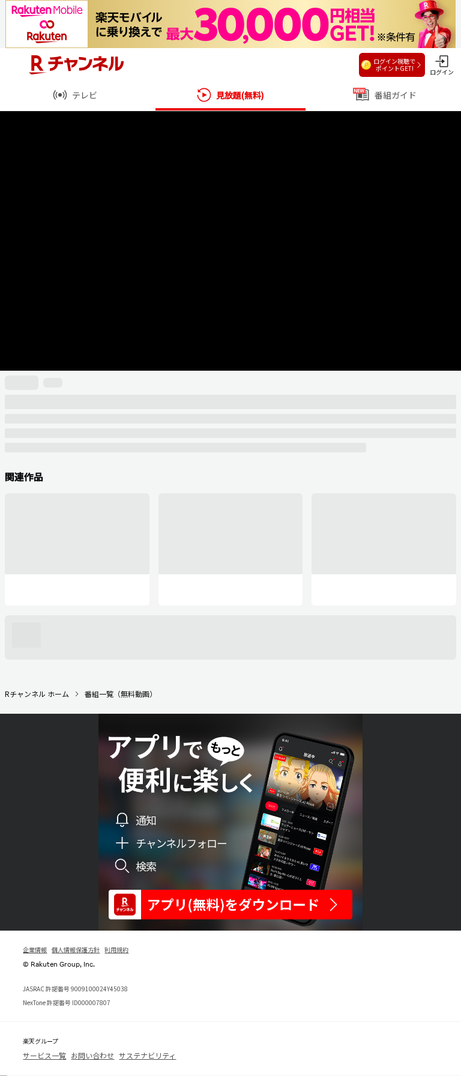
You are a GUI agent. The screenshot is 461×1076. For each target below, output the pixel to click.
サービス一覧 (44, 1055)
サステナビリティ (147, 1055)
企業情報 (35, 949)
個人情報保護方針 (76, 949)
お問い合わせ (92, 1055)
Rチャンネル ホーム (37, 693)
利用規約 (116, 949)
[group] (77, 549)
